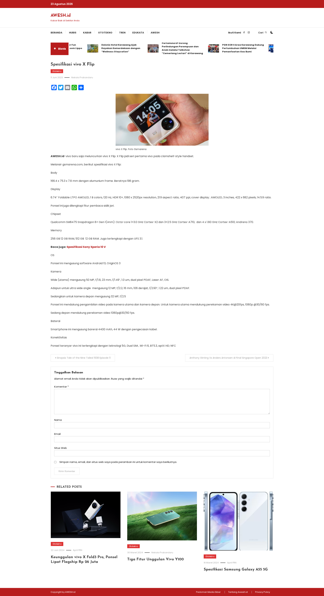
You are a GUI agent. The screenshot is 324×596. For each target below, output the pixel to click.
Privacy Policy (262, 592)
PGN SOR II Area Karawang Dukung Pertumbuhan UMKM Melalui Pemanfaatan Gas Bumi (236, 48)
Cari (261, 32)
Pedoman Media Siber (208, 592)
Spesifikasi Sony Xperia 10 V (86, 247)
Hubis (72, 32)
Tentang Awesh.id (238, 592)
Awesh (155, 32)
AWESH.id (61, 16)
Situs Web (60, 448)
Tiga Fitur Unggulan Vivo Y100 (155, 559)
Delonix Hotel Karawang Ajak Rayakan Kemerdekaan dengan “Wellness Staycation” (113, 48)
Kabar (87, 32)
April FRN (77, 550)
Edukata (138, 32)
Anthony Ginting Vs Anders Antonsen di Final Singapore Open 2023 (228, 357)
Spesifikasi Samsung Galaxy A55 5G (236, 570)
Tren (122, 32)
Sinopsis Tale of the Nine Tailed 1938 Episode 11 (84, 357)
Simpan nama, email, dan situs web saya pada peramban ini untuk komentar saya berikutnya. (118, 462)
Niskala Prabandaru (82, 77)
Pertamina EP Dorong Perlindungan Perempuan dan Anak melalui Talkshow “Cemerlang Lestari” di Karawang (175, 48)
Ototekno (105, 32)
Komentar (61, 386)
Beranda (56, 32)
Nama (58, 420)
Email (57, 434)
